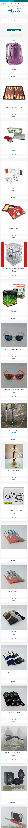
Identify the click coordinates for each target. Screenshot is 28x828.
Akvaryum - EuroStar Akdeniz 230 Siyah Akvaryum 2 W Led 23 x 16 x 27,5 (14, 309)
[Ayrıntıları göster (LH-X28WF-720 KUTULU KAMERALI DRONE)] (14, 496)
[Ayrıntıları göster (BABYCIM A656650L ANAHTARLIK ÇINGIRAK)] (14, 738)
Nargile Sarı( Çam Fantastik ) (14, 470)
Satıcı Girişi (7, 1)
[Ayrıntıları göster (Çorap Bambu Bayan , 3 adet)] (14, 536)
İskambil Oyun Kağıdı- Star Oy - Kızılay (14, 188)
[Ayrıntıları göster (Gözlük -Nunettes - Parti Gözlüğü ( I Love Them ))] (14, 375)
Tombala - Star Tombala (14, 228)
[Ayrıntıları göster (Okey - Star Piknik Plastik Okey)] (14, 133)
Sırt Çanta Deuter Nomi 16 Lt (14, 67)
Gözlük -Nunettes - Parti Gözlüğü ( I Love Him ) (14, 349)
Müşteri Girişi (21, 1)
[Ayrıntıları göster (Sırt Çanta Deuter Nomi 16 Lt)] (14, 52)
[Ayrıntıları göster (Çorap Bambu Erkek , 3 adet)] (14, 657)
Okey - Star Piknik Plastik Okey (14, 147)
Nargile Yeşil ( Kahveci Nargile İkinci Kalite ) (14, 430)
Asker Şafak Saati (14, 793)
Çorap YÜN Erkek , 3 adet (14, 631)
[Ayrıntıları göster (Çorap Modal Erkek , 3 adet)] (14, 698)
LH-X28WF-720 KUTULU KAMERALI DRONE (14, 510)
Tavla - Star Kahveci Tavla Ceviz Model (14, 107)
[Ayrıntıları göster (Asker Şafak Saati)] (14, 778)
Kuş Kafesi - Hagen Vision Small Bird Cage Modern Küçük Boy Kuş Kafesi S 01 (14, 269)
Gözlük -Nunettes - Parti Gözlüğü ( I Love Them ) (14, 389)
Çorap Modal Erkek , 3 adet (14, 712)
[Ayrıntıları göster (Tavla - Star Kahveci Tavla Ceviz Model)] (14, 93)
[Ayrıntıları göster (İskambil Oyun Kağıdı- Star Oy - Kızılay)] (14, 173)
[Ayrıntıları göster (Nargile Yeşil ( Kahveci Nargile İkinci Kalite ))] (14, 415)
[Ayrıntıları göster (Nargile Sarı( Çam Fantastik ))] (14, 456)
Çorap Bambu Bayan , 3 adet (14, 551)
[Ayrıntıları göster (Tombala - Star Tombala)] (14, 214)
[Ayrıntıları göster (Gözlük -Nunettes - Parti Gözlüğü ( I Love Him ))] (14, 335)
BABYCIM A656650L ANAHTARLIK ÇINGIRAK (14, 752)
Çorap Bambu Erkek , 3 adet (14, 672)
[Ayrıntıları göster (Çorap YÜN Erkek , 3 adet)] (14, 617)
